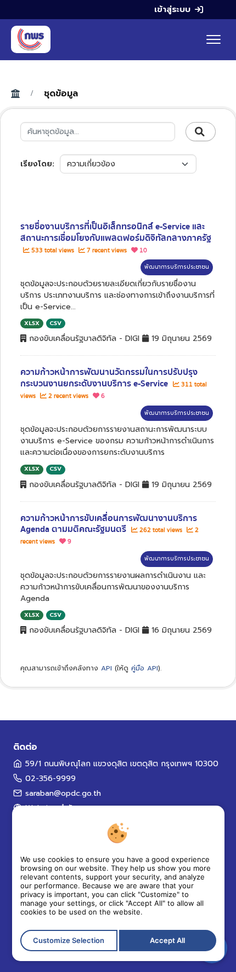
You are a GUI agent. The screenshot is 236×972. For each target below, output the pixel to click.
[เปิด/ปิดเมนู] (213, 39)
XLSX (32, 323)
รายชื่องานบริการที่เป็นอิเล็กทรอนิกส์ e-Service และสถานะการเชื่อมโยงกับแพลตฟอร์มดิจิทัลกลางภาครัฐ (115, 232)
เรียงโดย (36, 164)
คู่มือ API (144, 668)
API (106, 668)
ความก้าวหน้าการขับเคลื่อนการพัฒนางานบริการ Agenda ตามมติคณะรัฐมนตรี (108, 524)
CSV (55, 323)
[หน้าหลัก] (30, 39)
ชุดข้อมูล (61, 93)
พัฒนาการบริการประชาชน (176, 267)
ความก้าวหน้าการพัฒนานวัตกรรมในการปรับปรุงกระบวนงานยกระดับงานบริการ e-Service (109, 378)
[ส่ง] (201, 132)
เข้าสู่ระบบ (172, 9)
